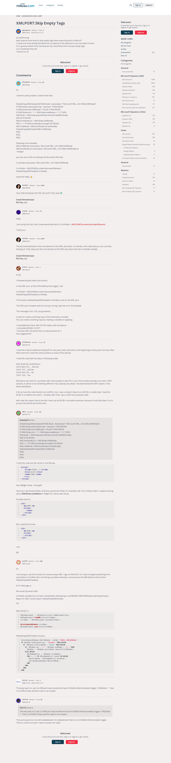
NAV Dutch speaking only (138, 104)
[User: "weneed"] (18, 700)
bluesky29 (26, 82)
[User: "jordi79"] (18, 562)
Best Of (124, 55)
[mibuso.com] (25, 5)
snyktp (24, 211)
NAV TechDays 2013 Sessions (138, 188)
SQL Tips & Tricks (138, 141)
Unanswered (138, 52)
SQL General (138, 134)
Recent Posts (126, 46)
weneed (25, 699)
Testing (138, 174)
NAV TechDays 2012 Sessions (138, 191)
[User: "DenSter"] (18, 186)
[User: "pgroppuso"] (18, 31)
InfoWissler (26, 342)
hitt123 (24, 680)
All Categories (126, 42)
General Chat (138, 166)
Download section (138, 177)
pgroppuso (26, 30)
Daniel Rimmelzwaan (25, 199)
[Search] (131, 5)
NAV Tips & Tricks (138, 101)
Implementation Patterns (139, 155)
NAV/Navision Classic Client (138, 83)
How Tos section (138, 181)
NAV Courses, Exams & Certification (138, 108)
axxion (24, 267)
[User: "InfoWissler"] (18, 343)
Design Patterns (139, 151)
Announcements (138, 72)
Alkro (24, 412)
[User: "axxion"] (18, 268)
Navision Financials (138, 90)
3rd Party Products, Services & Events (138, 158)
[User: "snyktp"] (18, 212)
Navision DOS (138, 94)
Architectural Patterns (131, 148)
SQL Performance (138, 137)
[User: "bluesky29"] (18, 83)
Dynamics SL (138, 126)
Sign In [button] (58, 71)
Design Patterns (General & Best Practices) (138, 144)
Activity (123, 49)
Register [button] (71, 71)
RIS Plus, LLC (21, 202)
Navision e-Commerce (138, 97)
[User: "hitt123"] (18, 681)
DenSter (25, 185)
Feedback (138, 184)
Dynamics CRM (138, 119)
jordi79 (24, 561)
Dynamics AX (138, 115)
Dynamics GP (138, 122)
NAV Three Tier (138, 80)
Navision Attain (138, 87)
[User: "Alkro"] (18, 413)
